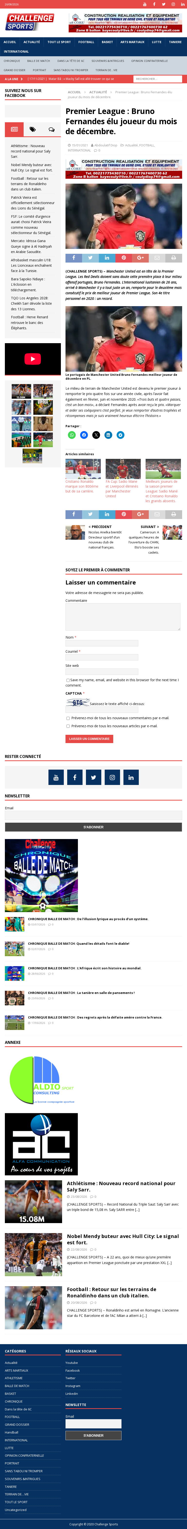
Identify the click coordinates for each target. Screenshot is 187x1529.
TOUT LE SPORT (59, 42)
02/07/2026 (38, 949)
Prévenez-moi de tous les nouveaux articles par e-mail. (114, 726)
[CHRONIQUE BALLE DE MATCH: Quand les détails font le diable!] (14, 949)
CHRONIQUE (12, 61)
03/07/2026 (38, 924)
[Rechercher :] (157, 78)
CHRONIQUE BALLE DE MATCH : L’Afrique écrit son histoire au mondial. (84, 968)
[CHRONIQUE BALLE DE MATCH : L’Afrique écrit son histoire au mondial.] (14, 973)
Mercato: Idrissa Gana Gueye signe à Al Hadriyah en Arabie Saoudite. (31, 246)
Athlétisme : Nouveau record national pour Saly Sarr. (30, 151)
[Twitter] (163, 4)
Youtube (71, 1362)
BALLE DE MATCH (38, 61)
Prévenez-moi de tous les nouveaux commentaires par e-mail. (120, 718)
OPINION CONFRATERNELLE (149, 61)
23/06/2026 (38, 998)
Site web (72, 665)
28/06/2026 (38, 973)
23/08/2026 (79, 1196)
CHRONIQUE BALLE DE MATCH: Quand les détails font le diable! (78, 943)
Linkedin (71, 1393)
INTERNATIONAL (16, 51)
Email (9, 808)
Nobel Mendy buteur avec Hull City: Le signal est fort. (123, 1239)
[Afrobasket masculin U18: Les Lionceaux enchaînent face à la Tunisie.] (21, 440)
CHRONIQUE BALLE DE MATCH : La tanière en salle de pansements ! (81, 993)
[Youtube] (144, 4)
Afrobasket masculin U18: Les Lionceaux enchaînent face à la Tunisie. (31, 265)
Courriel (72, 651)
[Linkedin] (182, 4)
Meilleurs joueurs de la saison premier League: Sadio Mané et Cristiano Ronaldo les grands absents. (162, 491)
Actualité (32, 42)
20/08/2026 (79, 1302)
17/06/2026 (38, 1023)
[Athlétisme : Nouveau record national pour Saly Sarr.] (21, 391)
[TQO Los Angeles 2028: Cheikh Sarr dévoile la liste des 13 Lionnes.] (32, 456)
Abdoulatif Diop (105, 145)
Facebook (72, 1370)
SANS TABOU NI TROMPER (71, 70)
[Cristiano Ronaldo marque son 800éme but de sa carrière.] (83, 469)
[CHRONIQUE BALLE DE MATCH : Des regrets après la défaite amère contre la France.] (14, 1022)
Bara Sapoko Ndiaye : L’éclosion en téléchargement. (28, 284)
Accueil (10, 42)
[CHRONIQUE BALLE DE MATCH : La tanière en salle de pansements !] (14, 998)
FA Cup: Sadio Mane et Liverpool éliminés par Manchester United (122, 488)
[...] (137, 1209)
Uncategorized (16, 1510)
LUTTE (156, 42)
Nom (70, 637)
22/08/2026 (79, 1249)
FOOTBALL (86, 42)
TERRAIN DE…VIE (106, 70)
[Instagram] (173, 4)
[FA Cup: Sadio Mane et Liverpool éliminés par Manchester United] (123, 469)
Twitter (70, 1378)
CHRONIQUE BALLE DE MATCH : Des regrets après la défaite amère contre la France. (95, 1017)
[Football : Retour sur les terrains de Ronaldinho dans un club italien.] (21, 407)
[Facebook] (154, 4)
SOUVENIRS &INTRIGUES (108, 61)
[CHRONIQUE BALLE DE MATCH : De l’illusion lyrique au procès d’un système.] (14, 924)
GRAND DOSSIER (15, 70)
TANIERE (175, 42)
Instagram (72, 1386)
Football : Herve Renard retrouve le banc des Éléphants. (29, 322)
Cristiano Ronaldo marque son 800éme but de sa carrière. (81, 486)
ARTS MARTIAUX (132, 42)
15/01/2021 (80, 145)
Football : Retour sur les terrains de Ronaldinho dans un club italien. (29, 184)
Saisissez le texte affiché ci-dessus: (117, 703)
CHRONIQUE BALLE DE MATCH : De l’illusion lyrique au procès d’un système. (88, 919)
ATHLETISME (14, 1378)
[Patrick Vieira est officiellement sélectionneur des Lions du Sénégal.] (43, 407)
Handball (11, 1432)
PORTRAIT (40, 70)
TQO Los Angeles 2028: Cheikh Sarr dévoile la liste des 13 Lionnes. (31, 303)
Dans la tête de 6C (70, 61)
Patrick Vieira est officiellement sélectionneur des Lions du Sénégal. (33, 203)
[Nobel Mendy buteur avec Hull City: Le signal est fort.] (43, 391)
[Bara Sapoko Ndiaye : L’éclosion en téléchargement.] (43, 440)
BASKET (107, 42)
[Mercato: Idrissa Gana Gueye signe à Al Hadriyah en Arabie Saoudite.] (43, 423)
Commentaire (76, 600)
